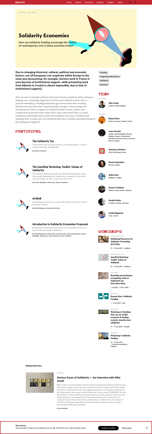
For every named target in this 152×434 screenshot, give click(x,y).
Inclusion (104, 85)
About (69, 2)
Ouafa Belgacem (40, 208)
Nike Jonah (114, 103)
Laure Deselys (53, 236)
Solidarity (104, 81)
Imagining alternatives (110, 77)
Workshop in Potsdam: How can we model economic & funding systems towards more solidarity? (121, 317)
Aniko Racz (51, 182)
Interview (60, 373)
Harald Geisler (61, 234)
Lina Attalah (63, 408)
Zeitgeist (110, 2)
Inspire (119, 2)
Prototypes (89, 2)
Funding (103, 73)
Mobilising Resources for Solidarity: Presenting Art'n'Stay (122, 241)
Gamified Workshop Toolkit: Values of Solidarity (119, 260)
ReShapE (20, 2)
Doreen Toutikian (40, 151)
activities (22, 12)
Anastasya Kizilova (53, 208)
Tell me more (126, 428)
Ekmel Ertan (51, 234)
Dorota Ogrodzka (40, 182)
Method (78, 2)
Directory (100, 2)
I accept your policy (108, 428)
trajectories (31, 12)
